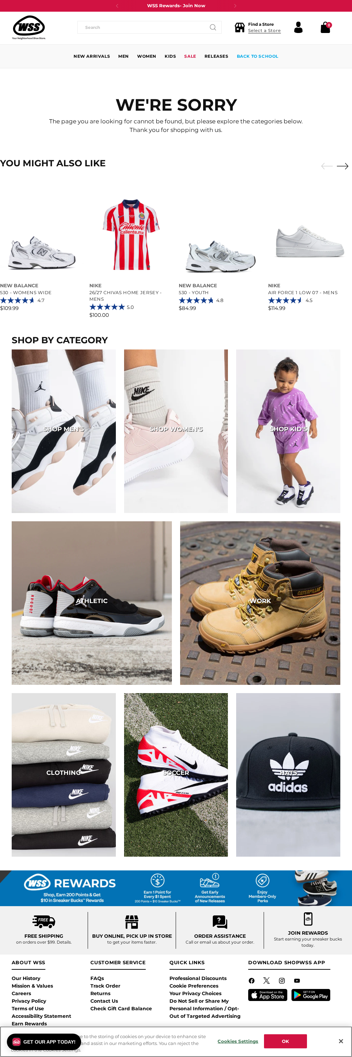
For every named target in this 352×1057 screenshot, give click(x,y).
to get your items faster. (132, 942)
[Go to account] (298, 27)
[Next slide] (344, 166)
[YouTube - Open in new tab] (298, 982)
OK (285, 1041)
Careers (21, 993)
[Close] (341, 1041)
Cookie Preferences (193, 985)
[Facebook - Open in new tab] (252, 982)
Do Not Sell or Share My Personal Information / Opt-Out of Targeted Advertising (205, 1008)
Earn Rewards (29, 1024)
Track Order (105, 986)
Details (64, 942)
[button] (257, 27)
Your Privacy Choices (195, 993)
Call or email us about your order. (220, 942)
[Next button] (235, 6)
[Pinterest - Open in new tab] (267, 982)
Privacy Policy (29, 1001)
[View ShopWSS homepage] (29, 27)
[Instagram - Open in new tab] (282, 982)
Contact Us (104, 1001)
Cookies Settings (238, 1041)
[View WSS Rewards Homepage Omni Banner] (176, 888)
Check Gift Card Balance (121, 1008)
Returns (100, 993)
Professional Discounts (198, 978)
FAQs (97, 978)
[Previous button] (117, 6)
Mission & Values (32, 986)
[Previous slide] (325, 166)
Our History (26, 978)
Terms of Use (28, 1008)
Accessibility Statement (41, 1016)
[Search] (213, 27)
